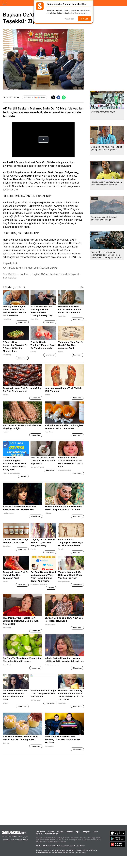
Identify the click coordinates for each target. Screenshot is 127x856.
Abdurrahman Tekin (42, 172)
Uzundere (19, 179)
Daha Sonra (69, 19)
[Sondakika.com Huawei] (117, 844)
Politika (39, 834)
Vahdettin (26, 175)
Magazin (87, 832)
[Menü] (4, 3)
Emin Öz (41, 162)
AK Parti (8, 162)
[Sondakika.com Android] (117, 838)
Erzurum (29, 239)
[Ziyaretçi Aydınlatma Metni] (66, 852)
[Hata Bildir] (81, 852)
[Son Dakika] (15, 832)
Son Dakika (40, 832)
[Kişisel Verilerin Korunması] (45, 852)
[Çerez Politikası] (90, 850)
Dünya (60, 832)
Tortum (7, 179)
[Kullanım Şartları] (42, 850)
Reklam (14, 840)
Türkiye (31, 205)
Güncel (51, 832)
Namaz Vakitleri (51, 834)
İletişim (19, 840)
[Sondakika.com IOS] (117, 833)
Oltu (29, 179)
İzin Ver (84, 18)
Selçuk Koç (71, 172)
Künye (25, 840)
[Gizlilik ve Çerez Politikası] (72, 850)
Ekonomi (69, 832)
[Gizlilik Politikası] (55, 850)
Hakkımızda (6, 840)
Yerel (96, 832)
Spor (78, 832)
